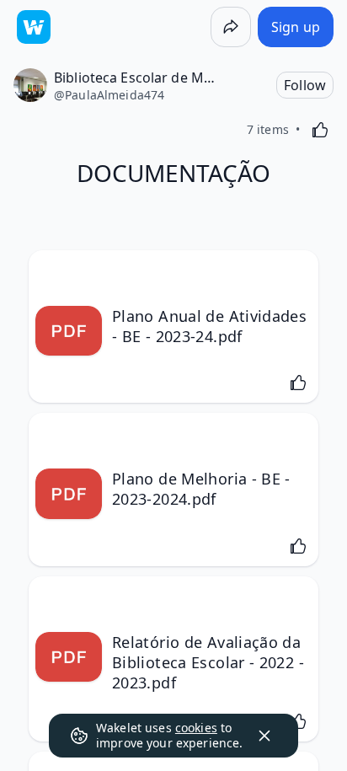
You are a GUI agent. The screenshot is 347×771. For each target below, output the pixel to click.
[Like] (320, 129)
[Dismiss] (264, 735)
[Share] (231, 27)
